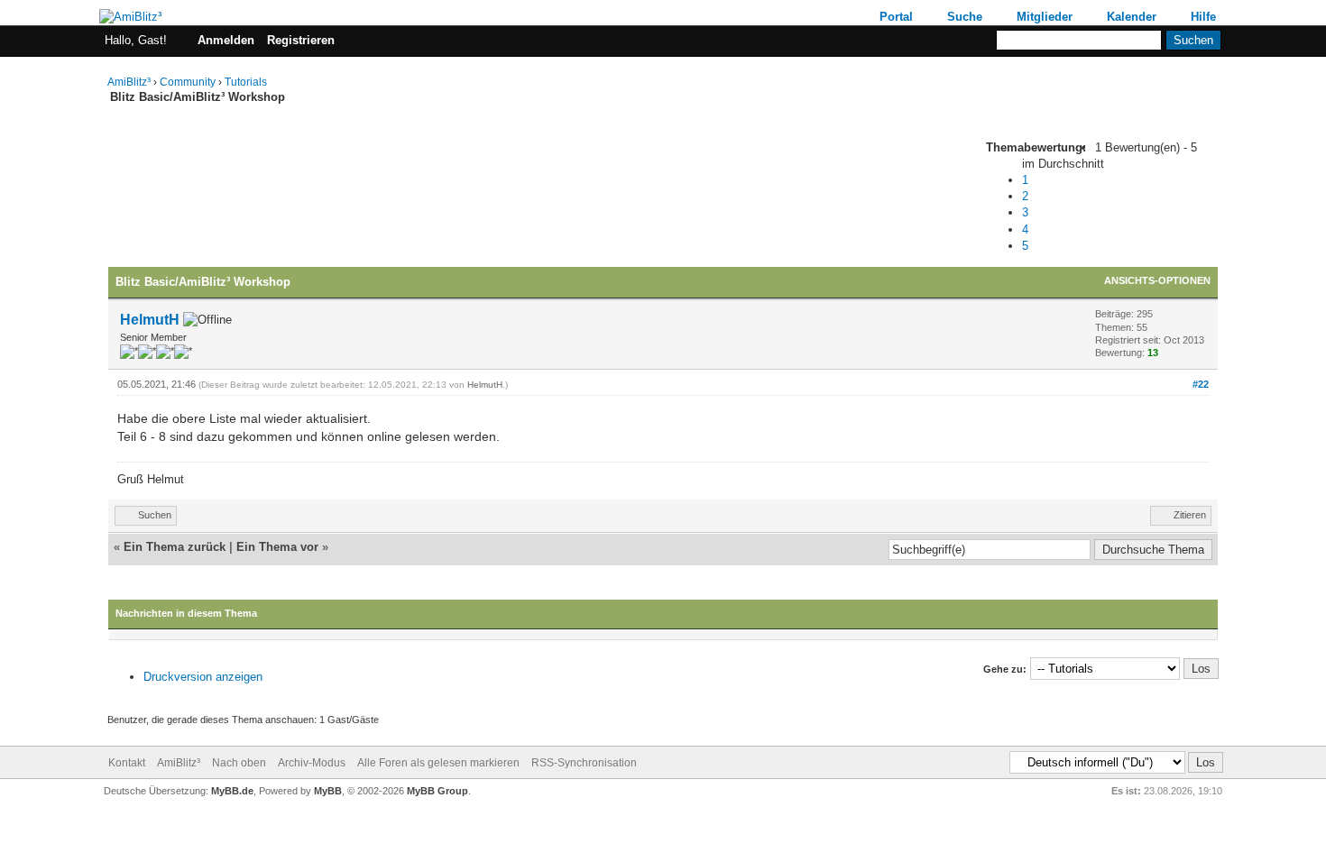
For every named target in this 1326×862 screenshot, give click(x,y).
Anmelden (226, 40)
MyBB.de (232, 790)
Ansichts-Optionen (1157, 280)
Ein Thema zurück (175, 547)
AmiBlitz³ (129, 82)
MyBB (328, 790)
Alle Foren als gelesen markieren (438, 763)
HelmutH (150, 319)
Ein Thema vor (277, 547)
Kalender (1131, 16)
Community (188, 82)
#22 (1200, 384)
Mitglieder (1045, 16)
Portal (896, 16)
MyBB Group (437, 790)
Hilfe (1203, 16)
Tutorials (246, 82)
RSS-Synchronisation (584, 763)
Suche (964, 16)
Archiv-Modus (311, 763)
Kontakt (126, 763)
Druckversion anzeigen (202, 676)
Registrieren (301, 40)
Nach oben (239, 763)
